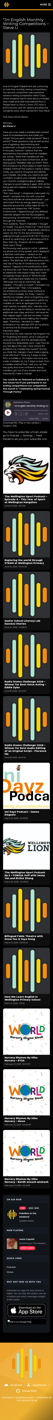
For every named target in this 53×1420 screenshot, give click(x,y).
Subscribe (34, 418)
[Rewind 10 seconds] (15, 414)
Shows (10, 1271)
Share (45, 418)
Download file (10, 423)
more (43, 4)
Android (16, 1385)
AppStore (39, 1385)
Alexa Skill (29, 1391)
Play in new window (29, 423)
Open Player (27, 1248)
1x (21, 414)
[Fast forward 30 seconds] (26, 414)
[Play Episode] (8, 412)
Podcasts (11, 1267)
